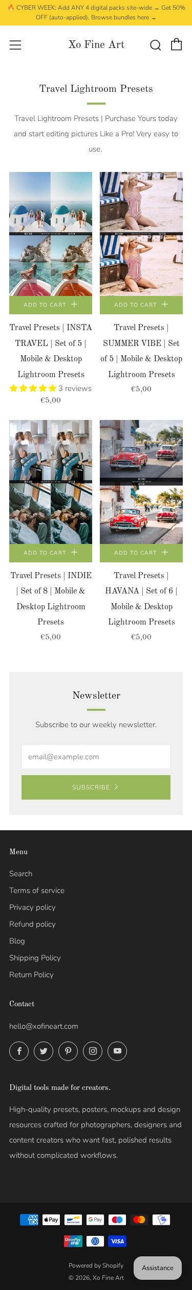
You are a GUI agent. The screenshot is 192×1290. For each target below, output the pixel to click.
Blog (17, 941)
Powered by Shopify (96, 1265)
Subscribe (91, 787)
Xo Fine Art (96, 45)
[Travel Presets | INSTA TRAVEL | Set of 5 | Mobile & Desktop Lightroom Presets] (50, 234)
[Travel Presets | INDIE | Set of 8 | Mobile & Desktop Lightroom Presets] (50, 482)
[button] (34, 388)
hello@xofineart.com (43, 1026)
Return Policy (31, 975)
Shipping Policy (35, 958)
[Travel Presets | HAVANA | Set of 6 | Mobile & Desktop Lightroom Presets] (141, 482)
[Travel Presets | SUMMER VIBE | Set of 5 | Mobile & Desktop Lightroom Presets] (141, 234)
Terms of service (37, 890)
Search (20, 874)
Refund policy (32, 924)
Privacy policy (32, 907)
